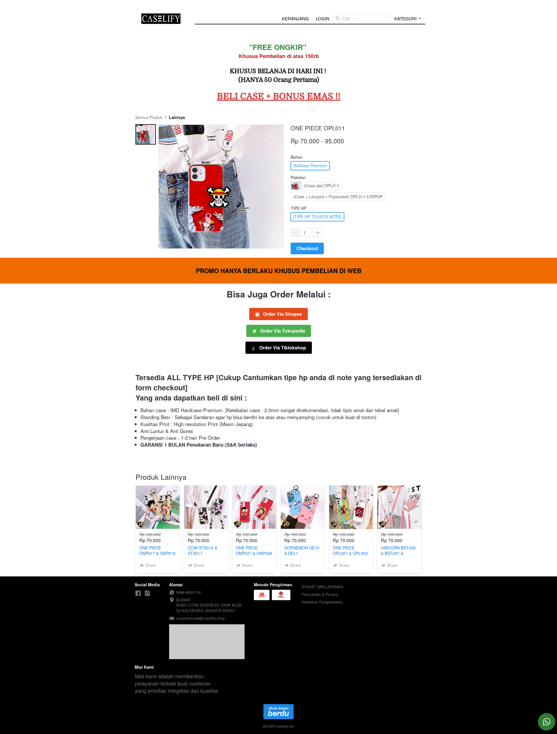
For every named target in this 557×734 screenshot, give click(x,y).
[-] (138, 593)
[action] (546, 722)
